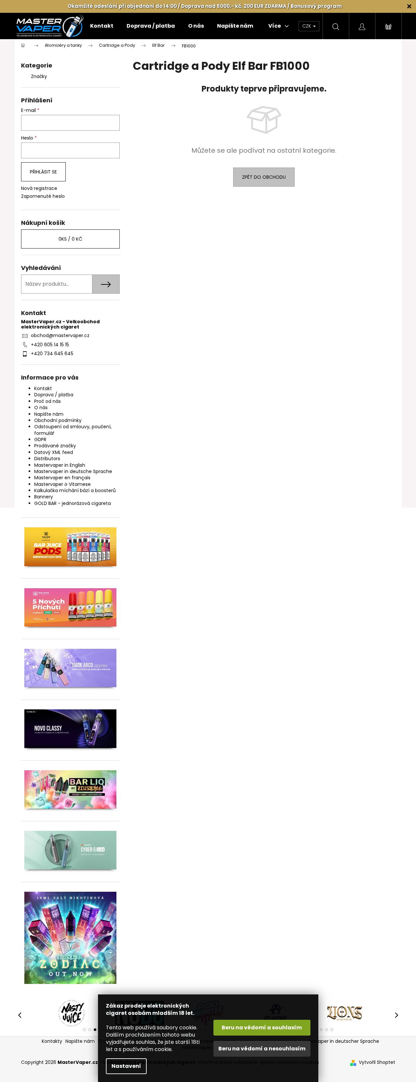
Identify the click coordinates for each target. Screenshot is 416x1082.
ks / (70, 239)
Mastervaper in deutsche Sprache (73, 471)
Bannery (43, 496)
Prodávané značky (55, 445)
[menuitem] (102, 26)
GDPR (40, 439)
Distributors (47, 458)
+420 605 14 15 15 (50, 344)
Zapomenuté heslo (43, 196)
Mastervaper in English (59, 465)
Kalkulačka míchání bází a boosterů (75, 490)
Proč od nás (47, 401)
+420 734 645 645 (52, 353)
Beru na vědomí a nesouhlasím (262, 1048)
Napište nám (48, 414)
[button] (84, 1029)
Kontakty (52, 1041)
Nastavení (126, 1066)
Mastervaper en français (62, 477)
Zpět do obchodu (264, 177)
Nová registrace (39, 188)
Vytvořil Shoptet (377, 1062)
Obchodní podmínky (58, 420)
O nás (41, 407)
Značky (39, 76)
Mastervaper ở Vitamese (62, 484)
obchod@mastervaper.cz (60, 335)
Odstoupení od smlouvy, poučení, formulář (72, 429)
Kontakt (43, 388)
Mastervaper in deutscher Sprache (339, 1041)
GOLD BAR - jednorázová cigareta (72, 503)
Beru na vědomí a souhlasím (262, 1027)
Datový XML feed (53, 452)
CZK (307, 26)
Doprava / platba (53, 394)
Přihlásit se (43, 172)
